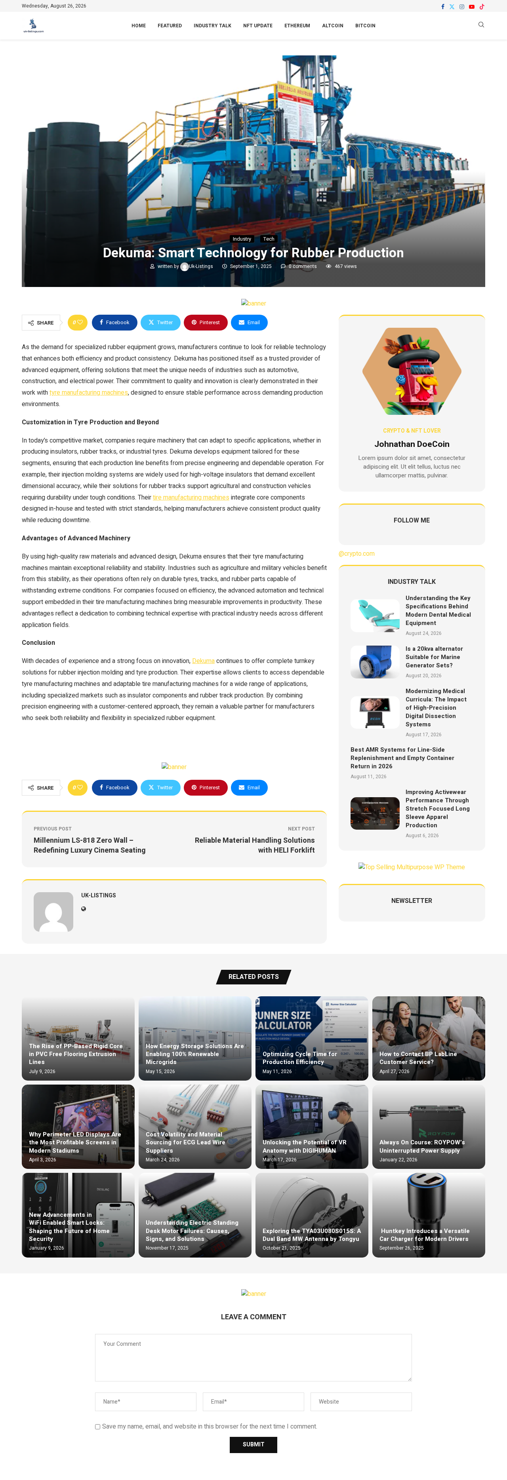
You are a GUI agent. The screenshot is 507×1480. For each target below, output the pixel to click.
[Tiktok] (482, 7)
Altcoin (332, 25)
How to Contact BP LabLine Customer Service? (418, 1058)
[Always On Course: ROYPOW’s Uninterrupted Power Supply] (428, 1127)
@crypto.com (357, 554)
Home (139, 25)
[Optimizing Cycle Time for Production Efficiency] (311, 1038)
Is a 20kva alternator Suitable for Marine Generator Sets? (434, 657)
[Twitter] (452, 7)
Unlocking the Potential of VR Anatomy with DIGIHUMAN (305, 1146)
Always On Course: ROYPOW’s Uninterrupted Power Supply (422, 1146)
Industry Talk (212, 25)
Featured (170, 25)
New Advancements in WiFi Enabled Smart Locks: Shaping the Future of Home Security (69, 1226)
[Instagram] (462, 7)
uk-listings (201, 266)
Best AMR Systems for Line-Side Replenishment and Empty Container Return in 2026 (402, 758)
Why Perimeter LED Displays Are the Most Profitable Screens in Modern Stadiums (75, 1142)
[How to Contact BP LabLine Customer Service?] (428, 1038)
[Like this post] (80, 323)
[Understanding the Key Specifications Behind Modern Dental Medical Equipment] (375, 615)
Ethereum (297, 25)
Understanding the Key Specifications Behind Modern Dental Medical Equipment (438, 610)
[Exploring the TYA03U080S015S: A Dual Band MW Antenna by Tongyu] (311, 1215)
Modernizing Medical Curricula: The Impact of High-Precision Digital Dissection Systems (436, 708)
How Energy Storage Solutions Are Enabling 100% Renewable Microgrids (195, 1054)
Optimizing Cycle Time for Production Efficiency (300, 1058)
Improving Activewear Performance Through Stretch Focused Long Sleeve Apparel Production (438, 809)
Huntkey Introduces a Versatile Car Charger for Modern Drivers (424, 1235)
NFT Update (258, 25)
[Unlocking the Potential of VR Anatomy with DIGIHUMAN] (311, 1127)
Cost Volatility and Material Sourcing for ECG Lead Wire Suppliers (185, 1142)
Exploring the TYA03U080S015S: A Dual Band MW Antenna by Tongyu (312, 1235)
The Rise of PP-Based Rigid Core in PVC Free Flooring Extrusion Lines (76, 1054)
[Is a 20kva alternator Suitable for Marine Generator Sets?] (375, 662)
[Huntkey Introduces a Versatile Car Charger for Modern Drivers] (428, 1215)
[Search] (481, 26)
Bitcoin (365, 25)
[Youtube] (472, 7)
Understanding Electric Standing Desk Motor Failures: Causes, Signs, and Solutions (192, 1230)
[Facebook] (443, 7)
